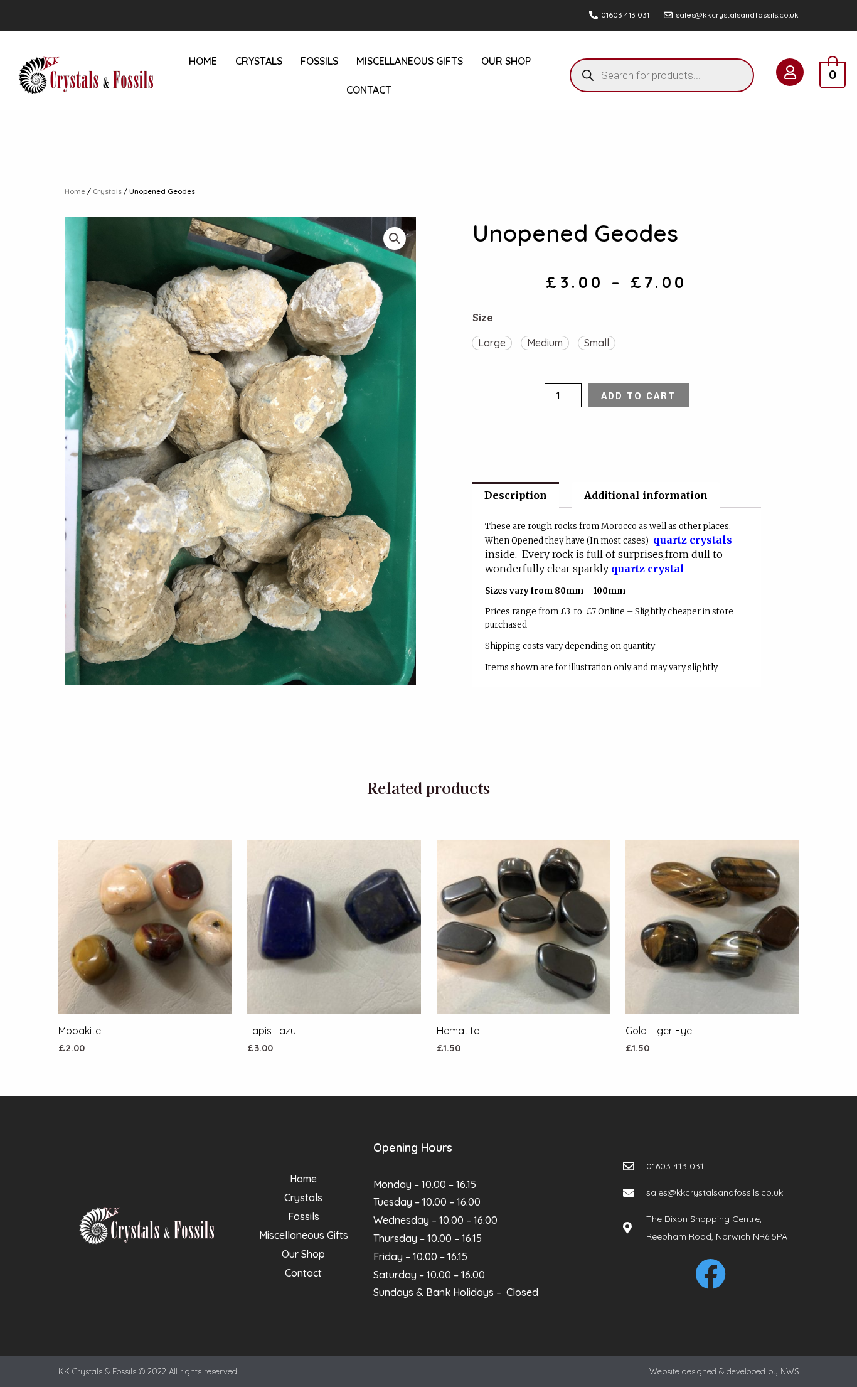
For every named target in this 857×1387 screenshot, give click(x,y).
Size (482, 317)
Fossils (319, 61)
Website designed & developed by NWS (724, 1371)
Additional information (646, 495)
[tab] (515, 495)
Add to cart (638, 395)
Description (515, 495)
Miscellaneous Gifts (409, 61)
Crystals (258, 61)
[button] (491, 343)
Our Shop (506, 61)
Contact (368, 89)
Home (203, 61)
